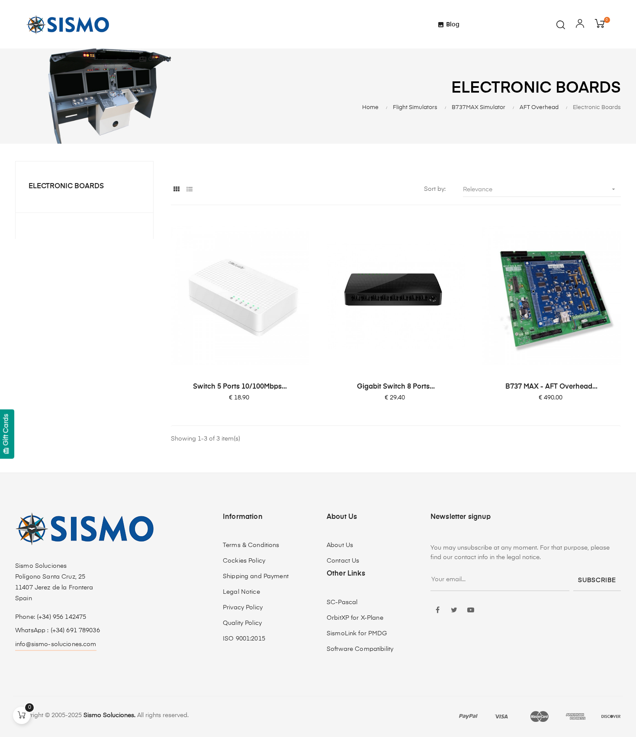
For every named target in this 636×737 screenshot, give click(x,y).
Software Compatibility (360, 649)
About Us (340, 545)
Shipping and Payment (256, 576)
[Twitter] (454, 610)
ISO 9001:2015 (244, 639)
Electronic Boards (66, 186)
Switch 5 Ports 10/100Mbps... (240, 386)
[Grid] (176, 189)
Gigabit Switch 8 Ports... (396, 386)
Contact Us (343, 561)
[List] (189, 189)
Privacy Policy (243, 608)
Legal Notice (241, 592)
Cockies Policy (244, 561)
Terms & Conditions (251, 545)
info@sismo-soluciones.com (55, 644)
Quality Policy (242, 623)
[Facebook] (437, 610)
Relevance (540, 189)
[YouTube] (470, 610)
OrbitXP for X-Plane (355, 618)
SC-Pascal (342, 602)
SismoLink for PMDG (357, 634)
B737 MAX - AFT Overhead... (551, 386)
